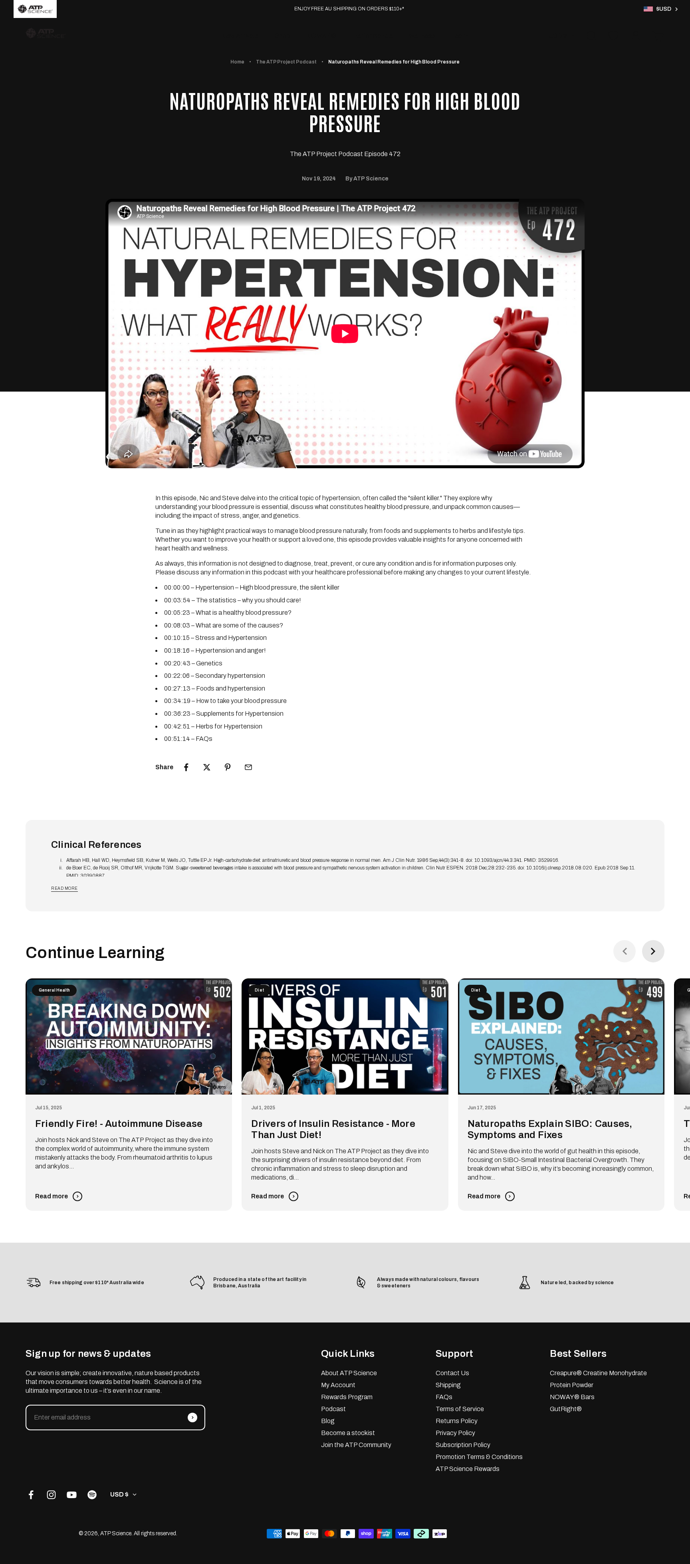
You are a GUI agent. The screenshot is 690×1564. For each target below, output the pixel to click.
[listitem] (35, 9)
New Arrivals (240, 35)
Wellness (421, 35)
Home (237, 62)
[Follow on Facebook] (31, 1494)
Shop (283, 35)
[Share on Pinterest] (228, 767)
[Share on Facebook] (186, 767)
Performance (373, 35)
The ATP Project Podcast (286, 62)
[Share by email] (248, 767)
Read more (64, 888)
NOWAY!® (322, 35)
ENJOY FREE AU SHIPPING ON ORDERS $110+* (349, 9)
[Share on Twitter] (207, 767)
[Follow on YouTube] (71, 1494)
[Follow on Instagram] (51, 1494)
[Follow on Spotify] (92, 1494)
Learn (459, 35)
